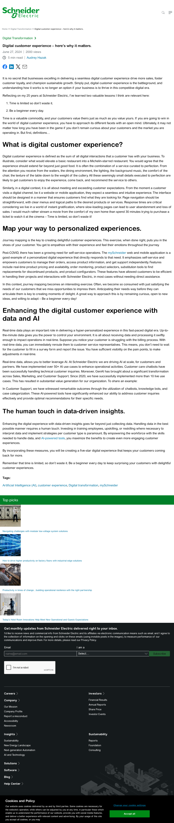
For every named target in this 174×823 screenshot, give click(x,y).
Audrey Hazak (36, 57)
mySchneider (117, 252)
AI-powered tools (53, 438)
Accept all (129, 813)
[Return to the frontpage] (19, 12)
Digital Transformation (21, 29)
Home (5, 29)
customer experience (52, 485)
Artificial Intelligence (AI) (19, 485)
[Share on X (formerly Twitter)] (18, 67)
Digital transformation (83, 485)
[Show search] (163, 12)
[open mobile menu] (170, 12)
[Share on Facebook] (5, 67)
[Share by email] (24, 67)
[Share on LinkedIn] (11, 67)
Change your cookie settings (130, 805)
